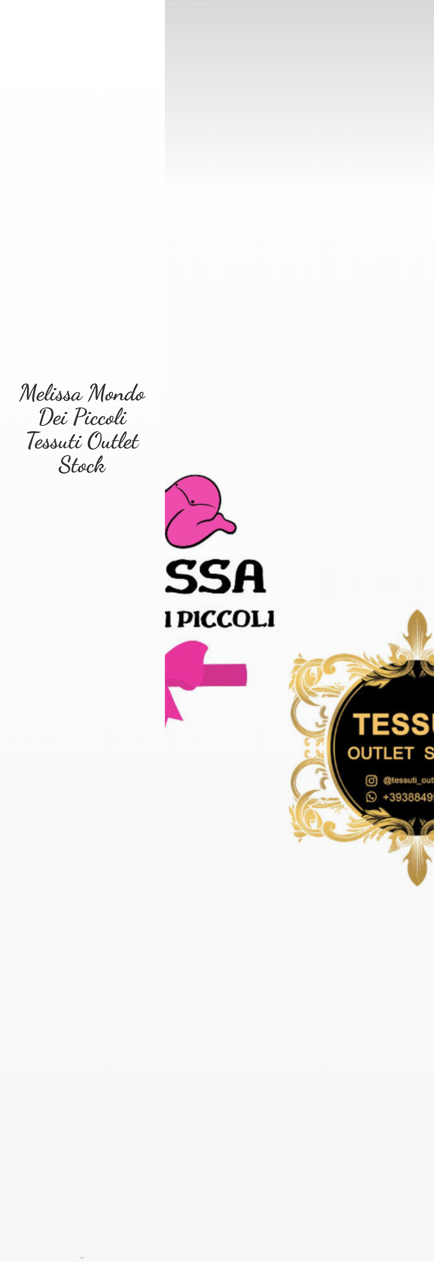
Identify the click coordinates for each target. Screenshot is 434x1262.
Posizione (195, 4)
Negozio (174, 4)
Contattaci (207, 4)
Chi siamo (184, 4)
